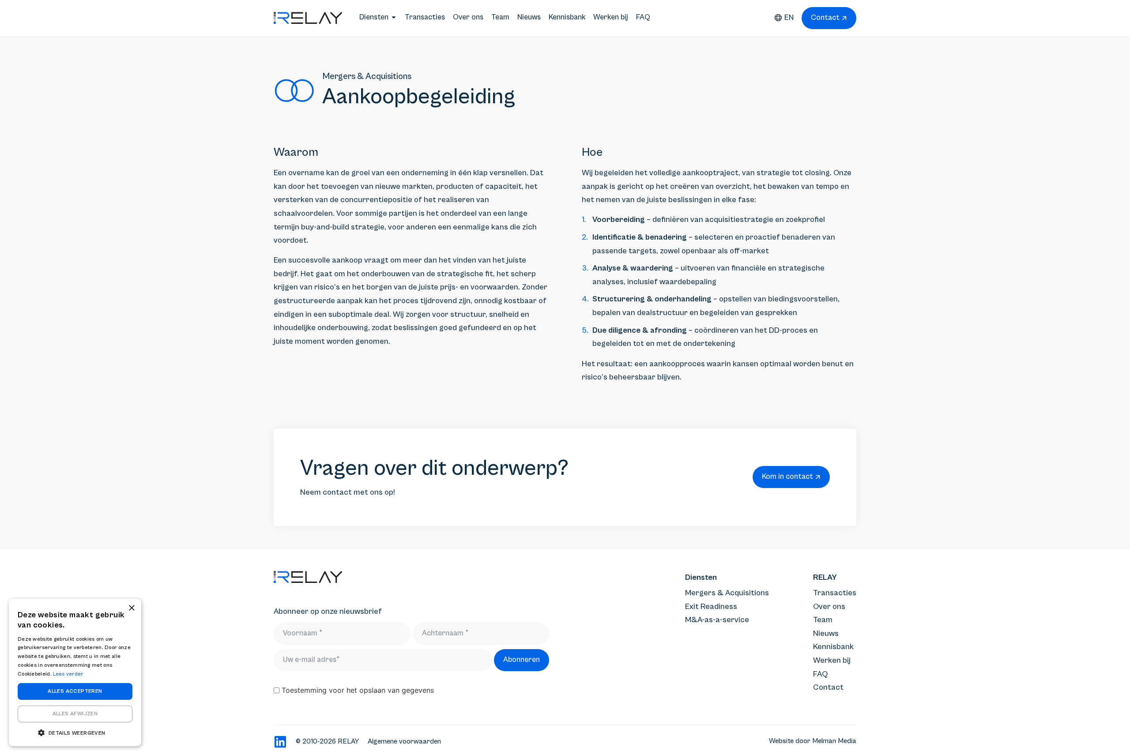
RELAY (825, 577)
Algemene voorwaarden (404, 741)
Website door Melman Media (812, 741)
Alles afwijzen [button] (75, 714)
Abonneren (521, 659)
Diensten (701, 577)
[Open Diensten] (394, 17)
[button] (75, 732)
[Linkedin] (280, 741)
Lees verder (68, 674)
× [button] (131, 608)
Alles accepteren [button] (75, 691)
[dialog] (75, 672)
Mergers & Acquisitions (366, 76)
